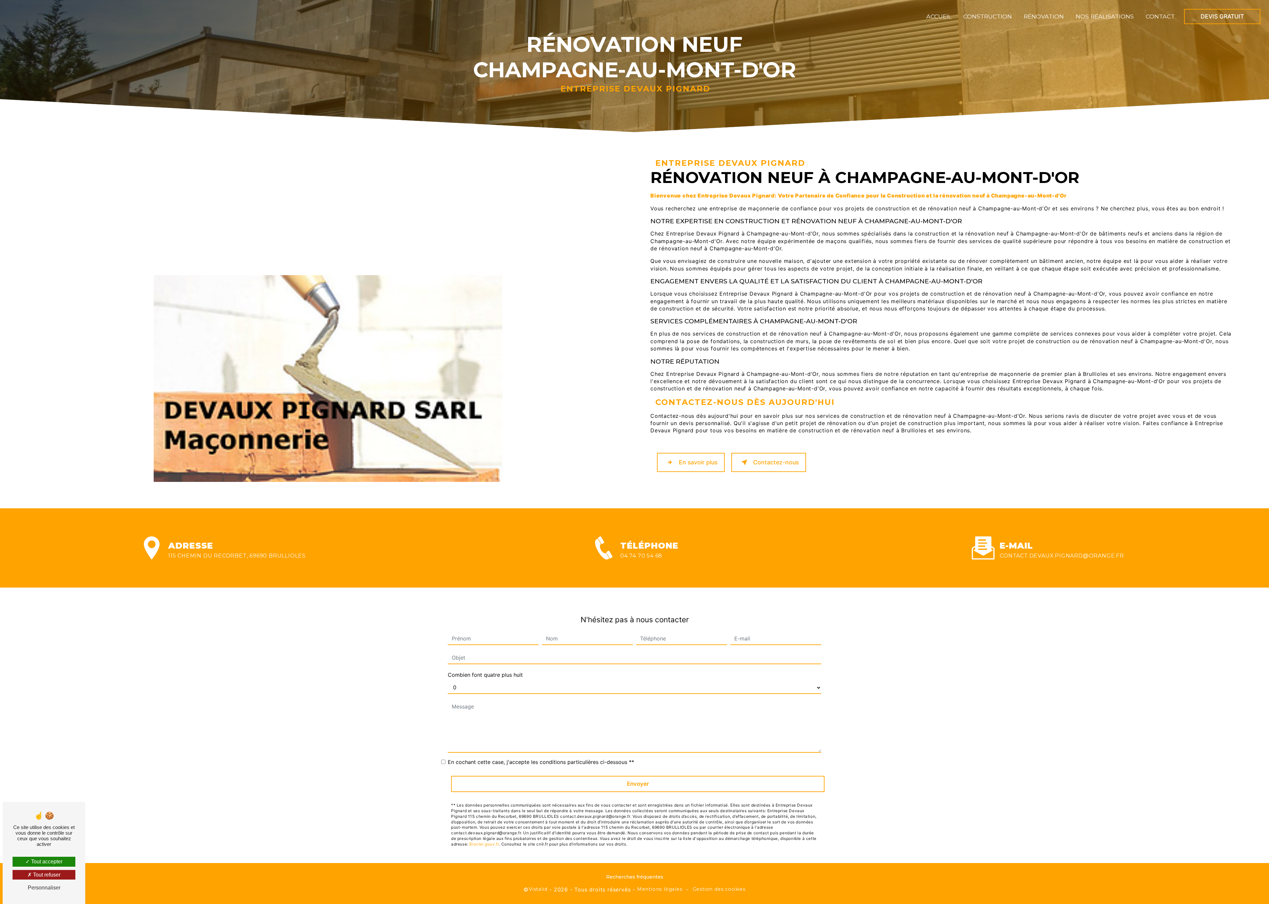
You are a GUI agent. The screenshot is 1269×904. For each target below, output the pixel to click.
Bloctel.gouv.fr (484, 844)
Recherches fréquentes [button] (634, 877)
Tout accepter (46, 861)
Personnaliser (44, 887)
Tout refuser (46, 875)
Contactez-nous (776, 462)
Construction (987, 16)
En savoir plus (698, 462)
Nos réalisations (1105, 16)
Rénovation (1044, 16)
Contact (1160, 16)
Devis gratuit (1222, 16)
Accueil (938, 16)
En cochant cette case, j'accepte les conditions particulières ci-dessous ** (541, 762)
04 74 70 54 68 (641, 556)
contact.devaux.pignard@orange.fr (1062, 556)
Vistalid (538, 889)
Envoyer (638, 783)
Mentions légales (659, 889)
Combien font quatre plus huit (485, 674)
